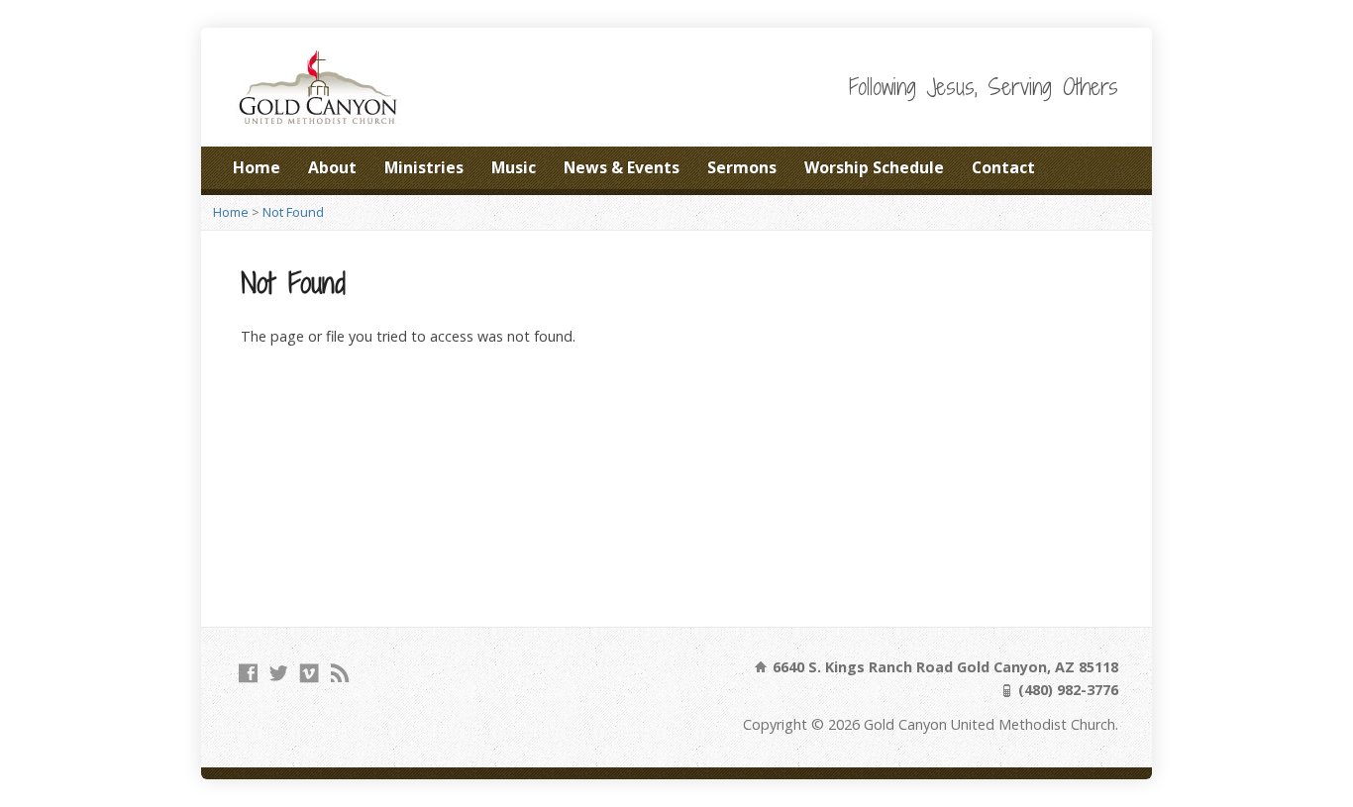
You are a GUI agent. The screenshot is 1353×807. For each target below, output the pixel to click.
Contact (1003, 167)
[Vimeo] (309, 672)
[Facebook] (248, 672)
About (332, 167)
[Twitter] (278, 672)
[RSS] (340, 672)
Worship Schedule (874, 167)
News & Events (621, 167)
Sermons (742, 167)
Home (256, 167)
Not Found (293, 212)
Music (513, 167)
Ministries (424, 167)
